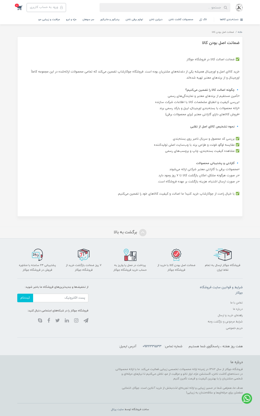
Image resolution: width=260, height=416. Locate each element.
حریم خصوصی (234, 328)
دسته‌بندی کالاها (229, 19)
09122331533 (152, 346)
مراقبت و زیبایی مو (49, 19)
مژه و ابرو (71, 19)
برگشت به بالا (126, 232)
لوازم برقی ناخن (134, 19)
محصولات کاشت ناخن (181, 19)
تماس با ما (236, 303)
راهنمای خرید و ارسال (230, 315)
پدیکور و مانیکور (109, 19)
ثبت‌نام (25, 298)
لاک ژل (203, 19)
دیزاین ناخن (155, 19)
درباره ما (238, 309)
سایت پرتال (117, 409)
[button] (22, 7)
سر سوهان (88, 19)
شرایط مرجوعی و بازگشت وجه (225, 322)
